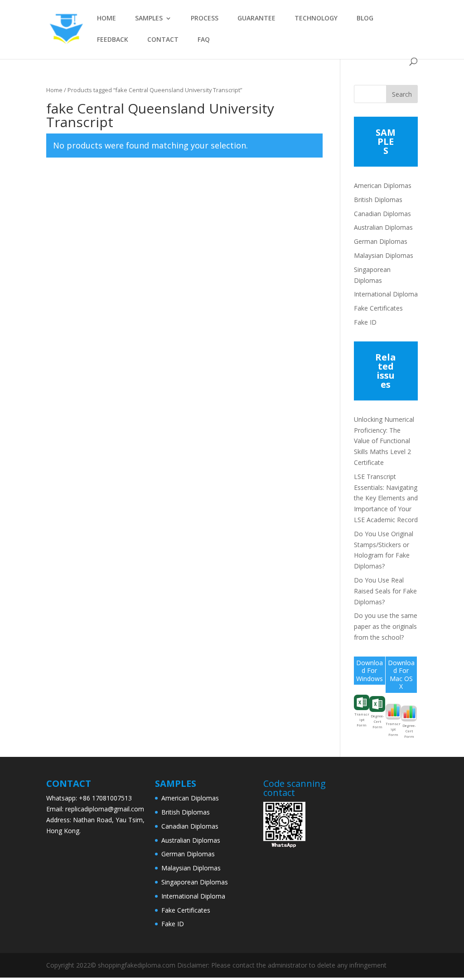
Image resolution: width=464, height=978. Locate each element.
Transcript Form (361, 719)
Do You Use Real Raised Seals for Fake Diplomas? (385, 591)
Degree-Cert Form (377, 721)
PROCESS (204, 18)
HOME (106, 18)
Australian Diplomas (383, 227)
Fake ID (365, 322)
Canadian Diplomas (382, 213)
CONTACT (163, 40)
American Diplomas (382, 185)
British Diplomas (378, 199)
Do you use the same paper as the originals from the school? (385, 626)
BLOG (365, 18)
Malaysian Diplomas (383, 255)
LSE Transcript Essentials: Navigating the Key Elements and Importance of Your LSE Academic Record (386, 498)
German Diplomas (380, 241)
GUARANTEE (256, 18)
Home (54, 90)
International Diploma (386, 294)
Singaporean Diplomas (194, 882)
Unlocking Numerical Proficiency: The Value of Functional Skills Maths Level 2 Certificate (384, 441)
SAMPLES (149, 18)
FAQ (204, 40)
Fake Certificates (378, 308)
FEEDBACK (112, 40)
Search (402, 94)
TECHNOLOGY (316, 18)
